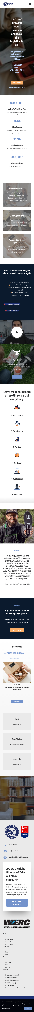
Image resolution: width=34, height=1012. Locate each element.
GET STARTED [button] (17, 82)
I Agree (28, 1008)
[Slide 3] (19, 697)
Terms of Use (8, 942)
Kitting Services (9, 985)
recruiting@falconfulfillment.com (18, 857)
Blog (6, 952)
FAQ (6, 954)
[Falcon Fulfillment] (8, 4)
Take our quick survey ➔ (15, 876)
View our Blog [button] (17, 701)
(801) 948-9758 (13, 844)
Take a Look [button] (17, 377)
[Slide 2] (17, 697)
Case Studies (9, 939)
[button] (30, 4)
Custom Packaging (10, 983)
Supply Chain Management (12, 980)
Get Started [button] (17, 630)
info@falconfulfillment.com (16, 851)
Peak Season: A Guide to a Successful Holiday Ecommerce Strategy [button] (15, 657)
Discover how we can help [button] (16, 744)
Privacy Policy (9, 944)
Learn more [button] (16, 724)
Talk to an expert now (17, 88)
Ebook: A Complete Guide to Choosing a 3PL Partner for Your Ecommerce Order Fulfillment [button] (14, 653)
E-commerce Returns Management (15, 988)
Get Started (8, 967)
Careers (7, 965)
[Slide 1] (15, 697)
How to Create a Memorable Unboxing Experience (17, 689)
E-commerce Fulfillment (12, 975)
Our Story (8, 962)
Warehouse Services (11, 977)
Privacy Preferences (6, 1008)
